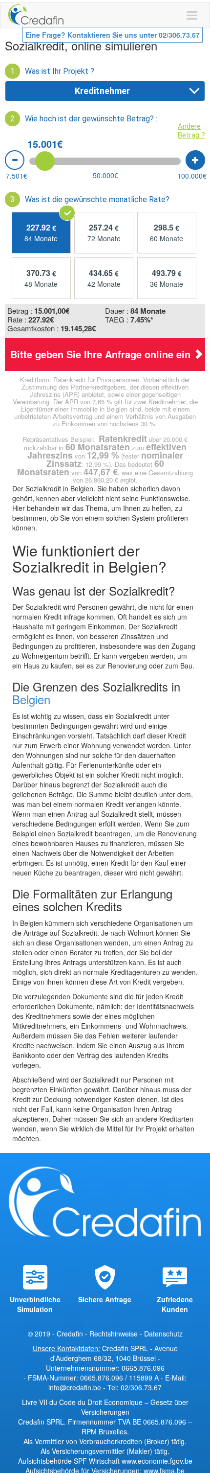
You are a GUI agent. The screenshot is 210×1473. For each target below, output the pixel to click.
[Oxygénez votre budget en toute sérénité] (35, 15)
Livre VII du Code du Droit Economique (83, 1402)
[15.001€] (45, 161)
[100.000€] (195, 160)
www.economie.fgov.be (157, 1461)
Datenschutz (163, 1333)
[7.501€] (14, 160)
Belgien (31, 699)
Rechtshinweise (113, 1333)
